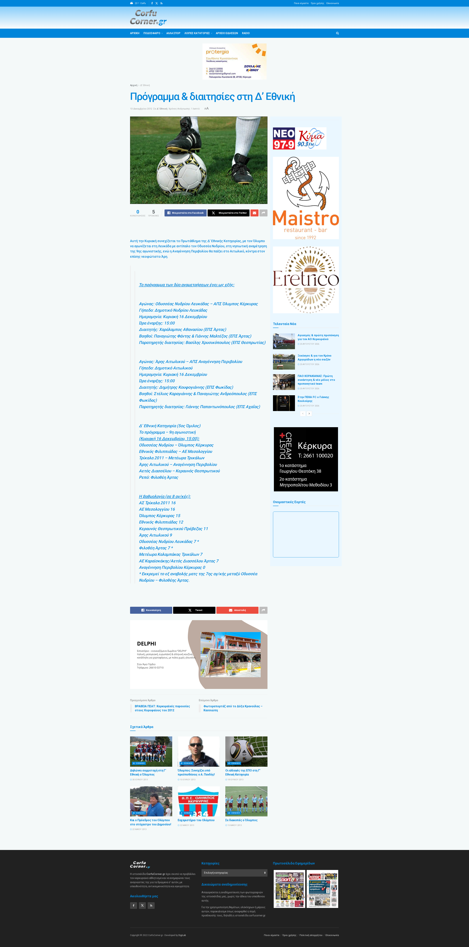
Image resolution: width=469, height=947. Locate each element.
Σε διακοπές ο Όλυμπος (241, 820)
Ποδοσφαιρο (151, 33)
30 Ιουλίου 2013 (140, 779)
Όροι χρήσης (317, 3)
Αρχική (133, 85)
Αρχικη (134, 33)
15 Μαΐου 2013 (234, 825)
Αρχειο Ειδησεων (227, 33)
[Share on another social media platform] (263, 212)
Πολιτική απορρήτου (311, 935)
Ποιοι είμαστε (301, 3)
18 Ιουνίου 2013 (235, 779)
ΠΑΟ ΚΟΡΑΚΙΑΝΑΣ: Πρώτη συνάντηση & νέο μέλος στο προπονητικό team (316, 379)
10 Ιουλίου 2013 (187, 779)
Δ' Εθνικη (139, 763)
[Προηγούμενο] (303, 413)
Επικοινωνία (332, 3)
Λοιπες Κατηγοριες (197, 33)
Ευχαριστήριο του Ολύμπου (196, 820)
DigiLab (182, 935)
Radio (246, 33)
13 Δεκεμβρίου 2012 (141, 108)
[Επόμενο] (309, 413)
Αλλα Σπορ (173, 33)
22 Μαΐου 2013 (139, 829)
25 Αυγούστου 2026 (309, 344)
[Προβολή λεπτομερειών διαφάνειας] (198, 654)
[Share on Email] (254, 212)
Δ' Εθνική (145, 85)
